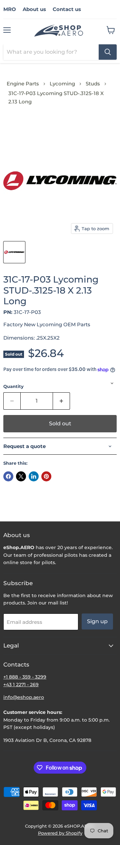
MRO (9, 9)
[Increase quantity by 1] (61, 401)
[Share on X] (21, 476)
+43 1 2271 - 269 (21, 685)
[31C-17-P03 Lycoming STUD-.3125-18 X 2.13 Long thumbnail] (14, 252)
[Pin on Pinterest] (46, 476)
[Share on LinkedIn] (34, 476)
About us (34, 9)
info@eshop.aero (23, 697)
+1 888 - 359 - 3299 (24, 677)
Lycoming (62, 83)
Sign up (97, 621)
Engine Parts (23, 83)
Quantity (13, 386)
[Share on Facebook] (8, 476)
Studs (93, 83)
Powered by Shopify (60, 833)
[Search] (108, 52)
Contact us (67, 9)
